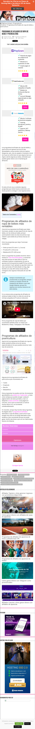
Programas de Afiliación (20, 36)
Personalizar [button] (18, 726)
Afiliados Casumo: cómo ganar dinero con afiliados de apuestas (17, 603)
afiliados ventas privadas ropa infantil (23, 478)
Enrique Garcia (7, 36)
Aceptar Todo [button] (19, 723)
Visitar (25, 75)
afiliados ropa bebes (7, 478)
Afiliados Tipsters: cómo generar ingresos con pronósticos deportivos (17, 494)
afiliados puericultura (18, 476)
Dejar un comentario (9, 38)
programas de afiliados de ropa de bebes (12, 484)
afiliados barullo (11, 474)
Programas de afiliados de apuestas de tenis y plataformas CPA (16, 538)
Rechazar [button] (27, 723)
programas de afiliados (20, 412)
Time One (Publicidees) (15, 257)
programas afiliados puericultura (23, 480)
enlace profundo (14, 401)
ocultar (18, 214)
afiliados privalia (6, 476)
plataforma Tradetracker (20, 395)
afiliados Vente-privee (7, 480)
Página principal (6, 23)
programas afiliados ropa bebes (10, 482)
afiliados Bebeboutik (24, 474)
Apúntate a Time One (17, 330)
